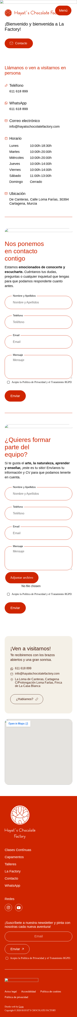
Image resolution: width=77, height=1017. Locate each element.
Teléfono (18, 506)
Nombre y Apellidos (24, 487)
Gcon (21, 1006)
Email (16, 335)
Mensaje (18, 355)
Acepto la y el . (42, 382)
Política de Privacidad (34, 382)
